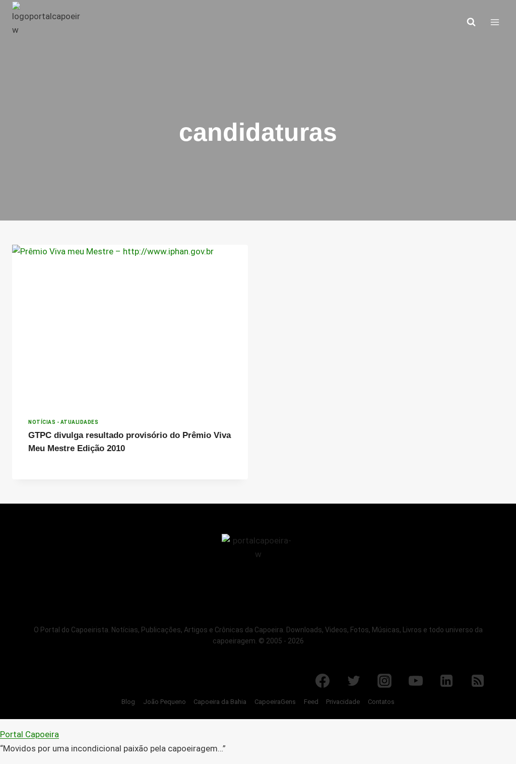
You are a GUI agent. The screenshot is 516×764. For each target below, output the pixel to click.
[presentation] (130, 323)
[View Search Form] (471, 22)
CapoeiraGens (275, 701)
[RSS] (478, 681)
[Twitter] (354, 681)
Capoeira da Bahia (220, 701)
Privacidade (343, 701)
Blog (128, 701)
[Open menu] (494, 22)
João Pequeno (164, 701)
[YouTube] (416, 681)
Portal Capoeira (29, 734)
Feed (311, 701)
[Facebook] (322, 681)
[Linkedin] (446, 681)
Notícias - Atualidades (63, 422)
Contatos (381, 701)
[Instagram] (384, 681)
